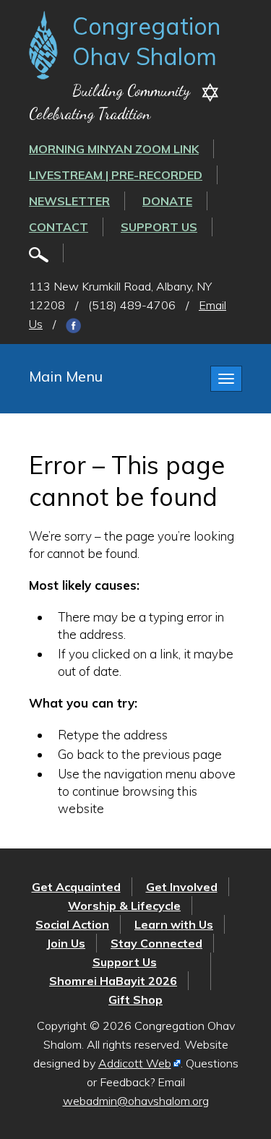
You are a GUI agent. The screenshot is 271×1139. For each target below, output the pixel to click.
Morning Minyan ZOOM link (114, 149)
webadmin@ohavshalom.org (136, 1100)
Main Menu (66, 376)
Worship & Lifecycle (124, 905)
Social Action (72, 924)
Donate (167, 201)
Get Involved (182, 887)
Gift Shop (135, 999)
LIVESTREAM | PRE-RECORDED (115, 175)
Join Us (65, 943)
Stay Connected (156, 943)
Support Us (159, 227)
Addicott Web (134, 1063)
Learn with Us (173, 924)
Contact (58, 227)
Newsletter (69, 201)
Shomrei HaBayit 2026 (113, 980)
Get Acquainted (76, 887)
